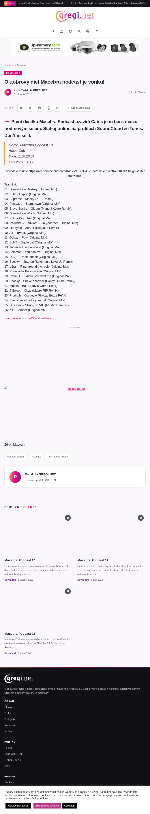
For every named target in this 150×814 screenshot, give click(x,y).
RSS (7, 766)
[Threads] (87, 31)
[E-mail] (57, 108)
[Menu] (97, 31)
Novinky (8, 65)
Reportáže (10, 725)
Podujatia (9, 719)
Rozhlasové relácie (58, 456)
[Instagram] (61, 31)
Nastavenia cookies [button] (18, 805)
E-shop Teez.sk (13, 759)
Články (8, 707)
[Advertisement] (75, 355)
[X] (30, 108)
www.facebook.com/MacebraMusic (28, 318)
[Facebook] (70, 31)
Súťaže (8, 731)
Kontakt (8, 747)
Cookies (9, 782)
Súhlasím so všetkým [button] (47, 805)
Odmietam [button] (69, 805)
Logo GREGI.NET (14, 753)
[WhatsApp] (39, 108)
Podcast (36, 456)
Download (22, 65)
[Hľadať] (52, 31)
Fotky (7, 713)
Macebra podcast (16, 456)
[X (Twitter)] (79, 31)
